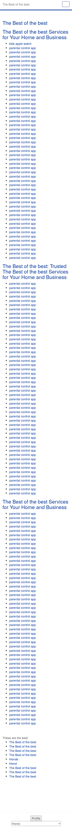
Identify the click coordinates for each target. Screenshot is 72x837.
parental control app (22, 48)
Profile (36, 818)
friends (13, 759)
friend (13, 763)
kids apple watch (20, 43)
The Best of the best (22, 742)
